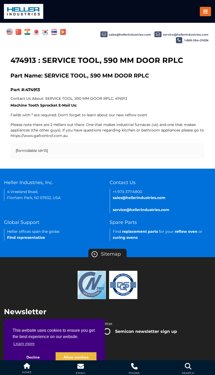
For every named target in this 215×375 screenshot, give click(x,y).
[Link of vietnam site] (63, 31)
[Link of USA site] (10, 31)
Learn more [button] (24, 343)
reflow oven (186, 231)
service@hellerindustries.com (185, 34)
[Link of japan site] (36, 31)
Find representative (26, 237)
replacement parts (140, 231)
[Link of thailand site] (54, 31)
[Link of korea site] (45, 31)
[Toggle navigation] (205, 11)
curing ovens (125, 237)
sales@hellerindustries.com (130, 34)
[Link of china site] (18, 31)
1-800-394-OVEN (196, 40)
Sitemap (107, 254)
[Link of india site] (27, 31)
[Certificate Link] (92, 284)
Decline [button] (33, 357)
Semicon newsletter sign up (146, 331)
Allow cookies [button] (76, 357)
